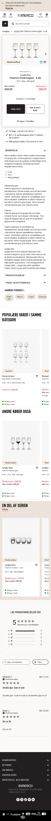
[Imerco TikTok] (25, 800)
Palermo (20, 297)
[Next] (46, 54)
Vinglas (31, 297)
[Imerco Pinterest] (29, 800)
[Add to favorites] (45, 62)
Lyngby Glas (9, 297)
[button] (25, 75)
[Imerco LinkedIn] (33, 800)
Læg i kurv (16, 109)
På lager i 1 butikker (25, 121)
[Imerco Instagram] (21, 800)
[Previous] (5, 54)
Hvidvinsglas (43, 297)
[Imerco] (25, 15)
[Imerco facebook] (18, 800)
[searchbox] (16, 662)
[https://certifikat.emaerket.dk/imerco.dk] (22, 817)
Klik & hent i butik (35, 109)
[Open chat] (5, 24)
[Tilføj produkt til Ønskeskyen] (41, 62)
